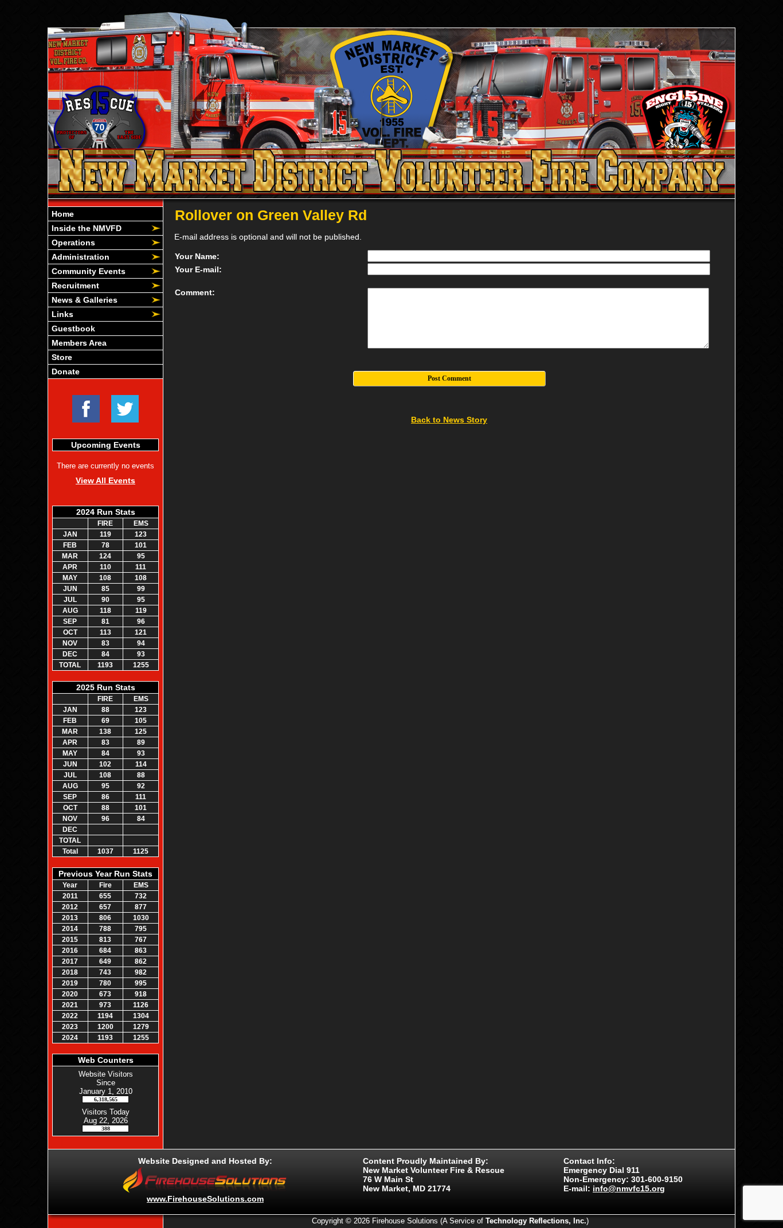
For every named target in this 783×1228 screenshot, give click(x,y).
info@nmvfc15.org (629, 1188)
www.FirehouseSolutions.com (205, 1198)
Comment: (195, 292)
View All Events (105, 480)
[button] (99, 228)
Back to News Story (449, 419)
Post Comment (449, 378)
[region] (105, 292)
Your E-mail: (198, 269)
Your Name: (197, 256)
